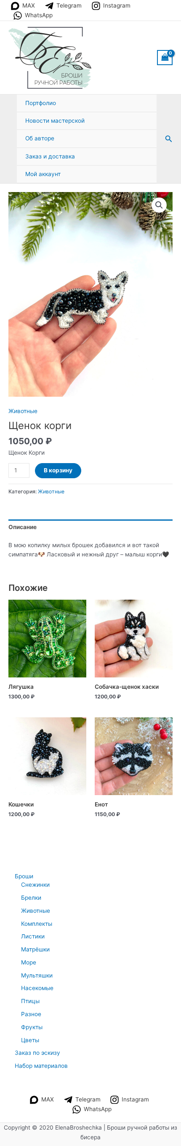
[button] (169, 139)
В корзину (58, 470)
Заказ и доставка (50, 156)
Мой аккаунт (43, 174)
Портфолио (40, 103)
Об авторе (39, 138)
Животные (22, 411)
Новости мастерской (55, 120)
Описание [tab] (22, 527)
